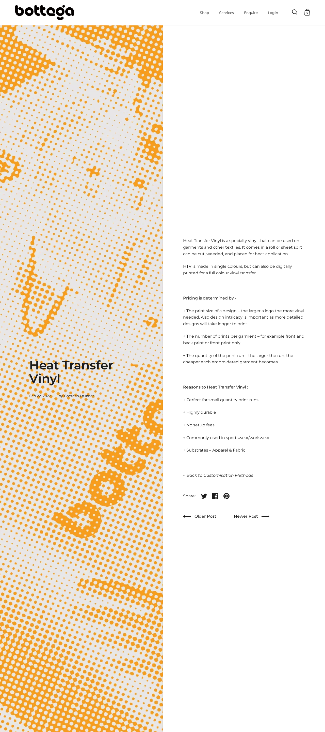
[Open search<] (294, 12)
